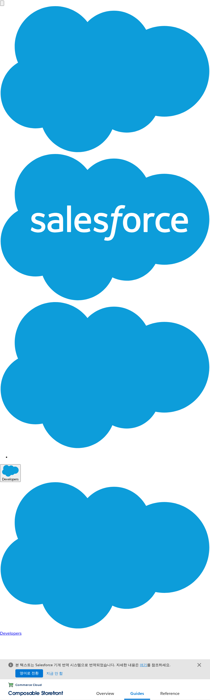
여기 (143, 665)
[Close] (199, 664)
